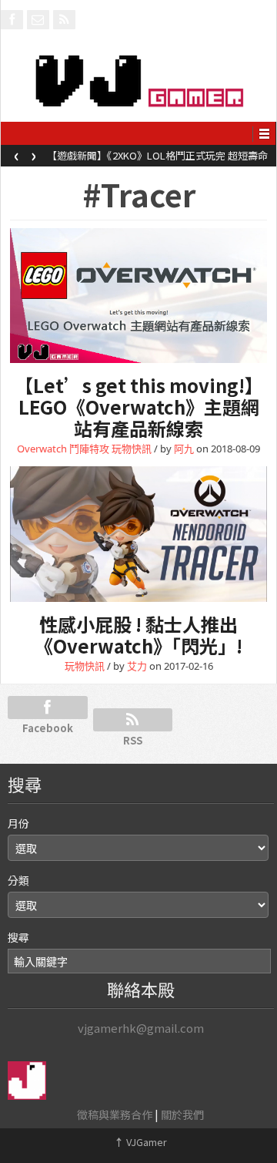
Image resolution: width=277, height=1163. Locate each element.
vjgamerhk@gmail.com (141, 1028)
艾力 (137, 666)
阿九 (184, 448)
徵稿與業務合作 (114, 1114)
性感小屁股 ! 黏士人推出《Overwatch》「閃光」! (138, 634)
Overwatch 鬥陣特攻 (63, 448)
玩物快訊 (132, 448)
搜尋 (18, 937)
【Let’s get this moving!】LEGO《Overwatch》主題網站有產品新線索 (139, 406)
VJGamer (140, 1141)
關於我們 (182, 1114)
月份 (18, 823)
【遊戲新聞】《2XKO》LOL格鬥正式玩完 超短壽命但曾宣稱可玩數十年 (157, 160)
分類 (18, 880)
